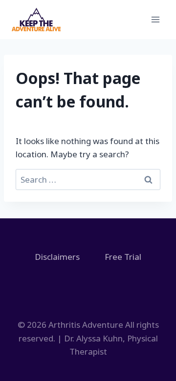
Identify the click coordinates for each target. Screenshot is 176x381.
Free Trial (123, 256)
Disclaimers (57, 256)
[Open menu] (155, 19)
